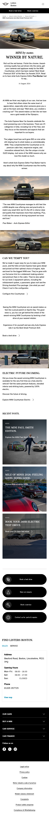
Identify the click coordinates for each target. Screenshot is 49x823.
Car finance (9, 736)
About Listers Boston (15, 16)
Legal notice (24, 767)
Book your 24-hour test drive (17, 531)
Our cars (7, 714)
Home (4, 16)
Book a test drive (15, 11)
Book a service (32, 11)
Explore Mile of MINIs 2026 (16, 484)
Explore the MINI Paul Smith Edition (20, 437)
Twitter (10, 749)
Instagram (15, 749)
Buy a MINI (7, 721)
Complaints (24, 799)
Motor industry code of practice (24, 783)
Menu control (43, 4)
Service (14, 646)
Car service (8, 729)
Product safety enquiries (24, 805)
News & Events (29, 16)
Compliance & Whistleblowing (24, 810)
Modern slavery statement (24, 794)
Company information (24, 788)
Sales (5, 646)
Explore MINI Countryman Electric (16, 400)
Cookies (24, 777)
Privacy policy (25, 772)
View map (8, 697)
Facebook (4, 749)
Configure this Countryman (13, 294)
